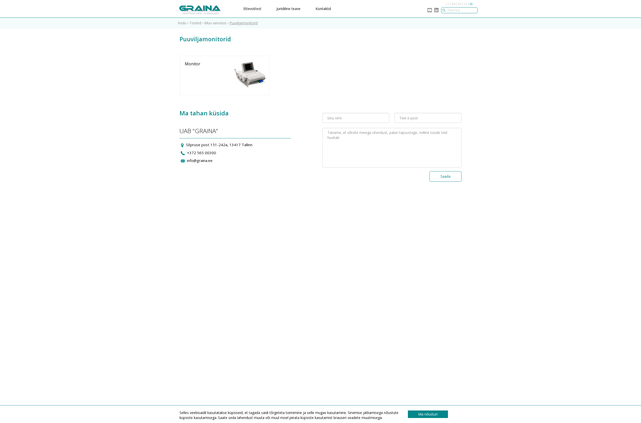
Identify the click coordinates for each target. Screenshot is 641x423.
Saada (445, 176)
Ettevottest (252, 8)
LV (465, 4)
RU (459, 4)
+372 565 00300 (201, 152)
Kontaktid (323, 8)
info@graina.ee (200, 160)
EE (471, 4)
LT (447, 4)
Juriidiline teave (288, 8)
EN (453, 4)
